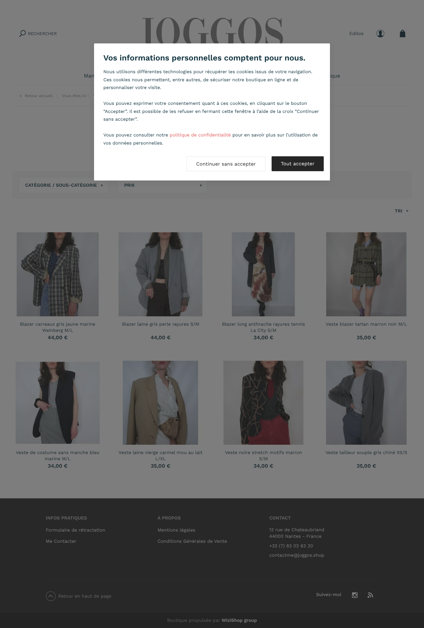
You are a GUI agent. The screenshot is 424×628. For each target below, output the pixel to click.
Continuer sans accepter (226, 164)
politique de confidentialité (200, 135)
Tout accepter (297, 164)
